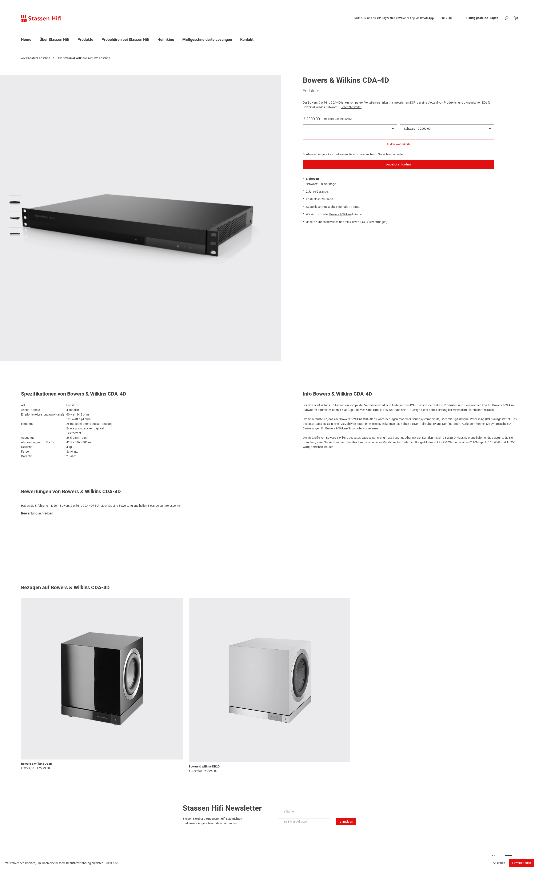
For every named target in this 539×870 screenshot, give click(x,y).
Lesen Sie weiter (351, 107)
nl (443, 18)
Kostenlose (313, 207)
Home (26, 39)
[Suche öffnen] (506, 18)
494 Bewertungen (374, 222)
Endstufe (32, 58)
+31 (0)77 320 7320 (390, 18)
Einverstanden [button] (521, 863)
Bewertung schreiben (37, 513)
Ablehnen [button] (499, 863)
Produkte (85, 39)
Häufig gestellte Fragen (482, 18)
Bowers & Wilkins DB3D (36, 764)
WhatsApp (427, 18)
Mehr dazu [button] (112, 863)
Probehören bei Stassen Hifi (125, 39)
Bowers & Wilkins (74, 58)
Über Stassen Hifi (54, 39)
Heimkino (165, 39)
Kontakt (246, 39)
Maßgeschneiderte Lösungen (207, 39)
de (450, 18)
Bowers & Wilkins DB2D (204, 766)
